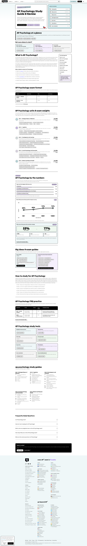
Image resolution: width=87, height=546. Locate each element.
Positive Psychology (34, 165)
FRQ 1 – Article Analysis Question (22, 259)
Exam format (62, 60)
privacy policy (3, 539)
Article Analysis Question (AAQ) (43, 264)
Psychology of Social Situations (24, 155)
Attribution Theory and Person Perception (25, 154)
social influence (21, 76)
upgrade (79, 1)
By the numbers (62, 63)
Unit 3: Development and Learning (50, 373)
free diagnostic (73, 1)
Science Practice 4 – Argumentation (43, 262)
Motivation (37, 157)
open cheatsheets (42, 349)
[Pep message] (44, 27)
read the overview (20, 50)
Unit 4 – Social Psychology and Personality (28, 150)
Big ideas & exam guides (64, 65)
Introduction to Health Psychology (24, 165)
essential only (4, 543)
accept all (10, 543)
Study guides (62, 72)
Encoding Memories (31, 132)
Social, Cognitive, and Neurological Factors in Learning (27, 147)
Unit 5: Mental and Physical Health (36, 392)
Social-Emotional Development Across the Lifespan (42, 144)
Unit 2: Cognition (34, 372)
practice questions (20, 332)
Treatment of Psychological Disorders (42, 168)
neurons (21, 71)
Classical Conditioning (22, 145)
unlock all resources (22, 24)
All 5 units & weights (63, 62)
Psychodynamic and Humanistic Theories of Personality (38, 155)
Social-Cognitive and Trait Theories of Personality (27, 157)
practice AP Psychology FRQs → (22, 241)
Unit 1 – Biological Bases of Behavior (27, 118)
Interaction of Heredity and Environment (25, 122)
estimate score (19, 356)
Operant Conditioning (30, 145)
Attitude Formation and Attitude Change (40, 154)
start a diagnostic (39, 50)
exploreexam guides (20, 265)
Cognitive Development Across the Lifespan (36, 142)
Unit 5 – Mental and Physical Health (26, 160)
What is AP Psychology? (64, 58)
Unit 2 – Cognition (23, 127)
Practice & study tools (63, 70)
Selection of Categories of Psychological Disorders (27, 168)
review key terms (20, 348)
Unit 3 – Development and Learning (26, 137)
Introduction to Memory (23, 132)
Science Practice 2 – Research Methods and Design (46, 259)
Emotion (42, 157)
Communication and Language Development (26, 144)
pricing (22, 1)
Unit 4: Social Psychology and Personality (21, 392)
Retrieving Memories (45, 132)
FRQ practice (62, 68)
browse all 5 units (58, 50)
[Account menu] (83, 1)
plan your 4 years (41, 356)
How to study (62, 67)
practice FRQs (41, 332)
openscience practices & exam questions (46, 268)
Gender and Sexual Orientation (24, 142)
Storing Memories (38, 132)
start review (20, 450)
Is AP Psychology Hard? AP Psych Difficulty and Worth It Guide (25, 263)
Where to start (62, 57)
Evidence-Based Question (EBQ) (43, 265)
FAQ (60, 73)
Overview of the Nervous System (38, 122)
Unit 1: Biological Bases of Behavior (21, 373)
